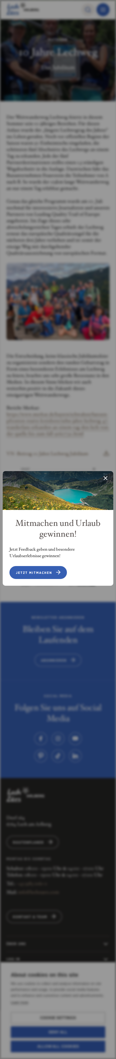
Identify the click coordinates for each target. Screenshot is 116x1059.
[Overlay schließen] (105, 478)
